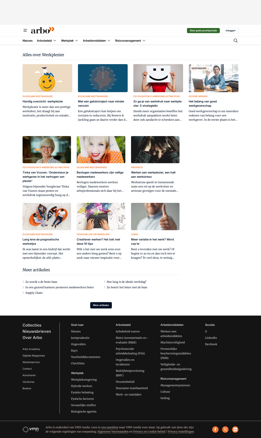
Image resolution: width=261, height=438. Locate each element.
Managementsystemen (175, 385)
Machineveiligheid (173, 342)
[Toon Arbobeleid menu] (55, 40)
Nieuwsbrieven (37, 331)
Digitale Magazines (34, 355)
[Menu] (25, 30)
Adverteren (29, 375)
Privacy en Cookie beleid (149, 431)
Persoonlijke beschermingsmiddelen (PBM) (176, 353)
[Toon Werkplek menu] (76, 40)
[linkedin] (235, 429)
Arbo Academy (31, 348)
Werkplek (77, 373)
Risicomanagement (173, 378)
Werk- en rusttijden (128, 394)
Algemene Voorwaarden (113, 431)
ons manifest (109, 427)
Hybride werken (81, 386)
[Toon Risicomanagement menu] (144, 40)
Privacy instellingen (181, 431)
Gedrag (165, 398)
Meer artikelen (101, 305)
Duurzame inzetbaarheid (132, 388)
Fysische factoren (82, 398)
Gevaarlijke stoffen (83, 405)
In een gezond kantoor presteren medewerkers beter (59, 287)
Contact (27, 368)
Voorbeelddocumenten (85, 357)
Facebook (211, 344)
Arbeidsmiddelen (172, 325)
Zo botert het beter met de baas (127, 287)
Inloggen (230, 30)
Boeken (27, 388)
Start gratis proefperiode (203, 30)
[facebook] (215, 429)
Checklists (78, 363)
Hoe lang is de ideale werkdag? (126, 281)
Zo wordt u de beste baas (41, 281)
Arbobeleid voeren (128, 331)
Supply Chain (34, 292)
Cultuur (165, 391)
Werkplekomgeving (84, 379)
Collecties (32, 325)
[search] (235, 40)
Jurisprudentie (80, 337)
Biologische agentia (83, 411)
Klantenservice (31, 362)
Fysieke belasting (82, 392)
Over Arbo (32, 337)
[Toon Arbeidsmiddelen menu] (109, 40)
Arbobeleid (123, 325)
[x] (225, 429)
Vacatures (28, 381)
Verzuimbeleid (125, 381)
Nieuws (76, 331)
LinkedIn (211, 337)
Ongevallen (78, 344)
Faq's (74, 350)
